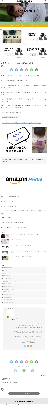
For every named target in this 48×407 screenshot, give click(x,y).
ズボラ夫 (14, 319)
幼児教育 (5, 270)
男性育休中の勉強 (7, 275)
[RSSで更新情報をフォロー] (31, 346)
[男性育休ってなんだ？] (12, 36)
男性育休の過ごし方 (7, 297)
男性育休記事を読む (7, 267)
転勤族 (4, 273)
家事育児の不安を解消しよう (9, 302)
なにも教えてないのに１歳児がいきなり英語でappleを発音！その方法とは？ (21, 123)
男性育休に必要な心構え (8, 289)
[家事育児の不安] (36, 51)
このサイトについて (7, 278)
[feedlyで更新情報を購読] (28, 346)
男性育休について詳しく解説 (9, 281)
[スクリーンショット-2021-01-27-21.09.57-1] (21, 69)
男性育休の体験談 (7, 283)
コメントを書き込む (24, 393)
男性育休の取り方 (7, 291)
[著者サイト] (25, 346)
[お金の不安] (12, 51)
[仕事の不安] (36, 36)
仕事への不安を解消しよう (9, 299)
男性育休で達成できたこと (9, 286)
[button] (44, 220)
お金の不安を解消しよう (8, 294)
